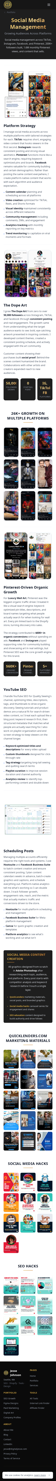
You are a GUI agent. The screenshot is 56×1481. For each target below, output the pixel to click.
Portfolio (11, 12)
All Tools (34, 1398)
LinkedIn (8, 1444)
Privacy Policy (10, 1453)
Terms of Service (12, 1458)
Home (33, 1375)
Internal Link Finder (40, 1403)
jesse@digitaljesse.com (15, 1448)
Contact (7, 1439)
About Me (8, 1429)
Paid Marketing (11, 1408)
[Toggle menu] (48, 4)
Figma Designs (11, 1403)
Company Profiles (12, 1417)
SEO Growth (10, 1398)
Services (34, 1385)
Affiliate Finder (37, 1408)
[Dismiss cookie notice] (49, 1475)
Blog (6, 1434)
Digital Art (9, 1412)
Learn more (40, 1475)
